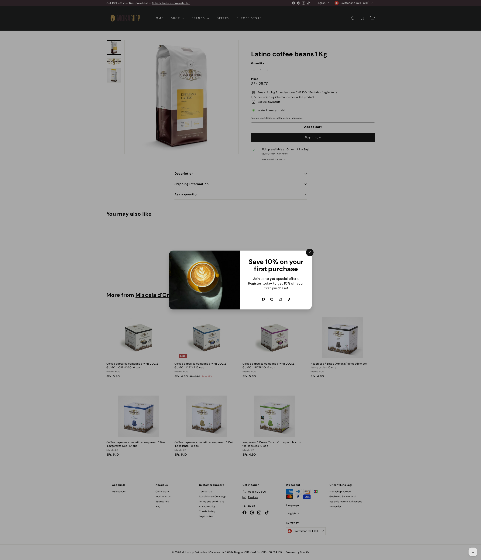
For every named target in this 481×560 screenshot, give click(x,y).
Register (255, 283)
